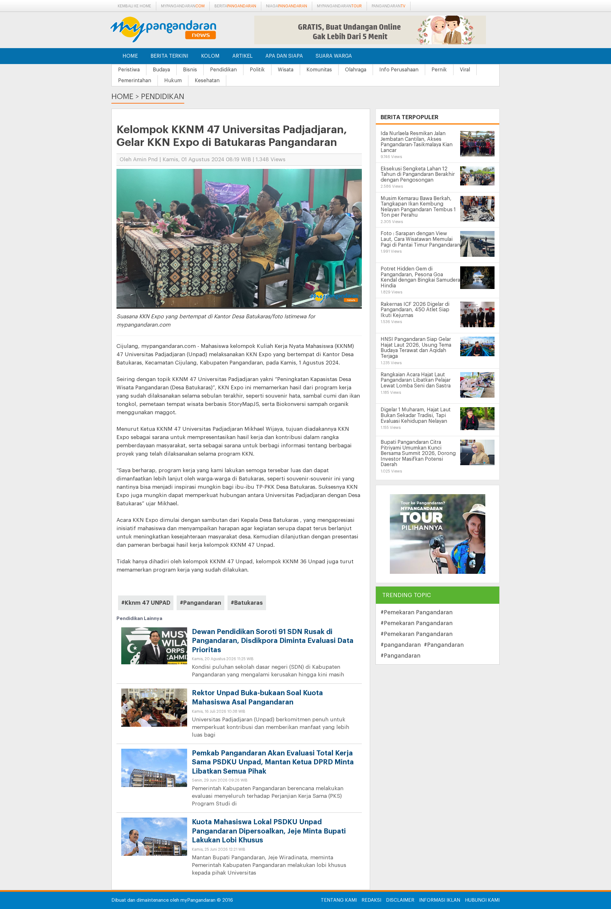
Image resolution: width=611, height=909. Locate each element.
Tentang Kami (339, 900)
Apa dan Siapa (284, 56)
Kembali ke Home (134, 6)
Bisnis (190, 69)
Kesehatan (207, 80)
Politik (257, 69)
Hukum (173, 80)
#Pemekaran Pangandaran (417, 612)
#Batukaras (247, 603)
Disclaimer (400, 900)
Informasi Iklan (439, 900)
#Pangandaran (200, 603)
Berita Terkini (169, 56)
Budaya (161, 69)
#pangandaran (401, 645)
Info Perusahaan (398, 69)
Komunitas (319, 69)
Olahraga (355, 69)
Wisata (285, 69)
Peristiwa (129, 69)
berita (235, 6)
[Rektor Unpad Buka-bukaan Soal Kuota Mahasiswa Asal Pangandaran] (154, 713)
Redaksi (371, 900)
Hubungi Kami (482, 900)
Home (130, 56)
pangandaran (388, 6)
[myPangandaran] (170, 29)
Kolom (210, 56)
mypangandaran (183, 6)
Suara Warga (334, 56)
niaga (286, 6)
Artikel (242, 56)
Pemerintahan (134, 80)
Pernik (439, 69)
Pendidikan (223, 69)
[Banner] (437, 533)
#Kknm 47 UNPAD (145, 603)
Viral (465, 69)
